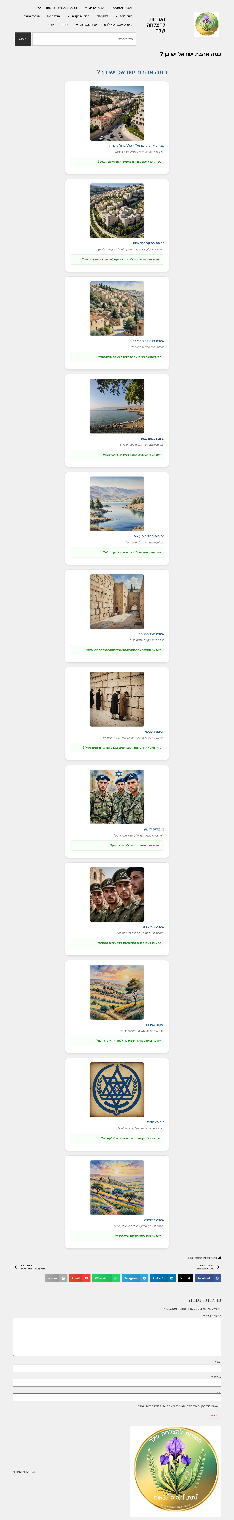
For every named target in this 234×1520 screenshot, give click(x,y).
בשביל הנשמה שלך (121, 8)
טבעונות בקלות (80, 16)
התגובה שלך (212, 1315)
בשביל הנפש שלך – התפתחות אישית (56, 8)
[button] (208, 1278)
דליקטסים (102, 16)
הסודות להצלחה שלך (156, 24)
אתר (218, 1391)
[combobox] (84, 39)
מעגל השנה (53, 16)
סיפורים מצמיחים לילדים (118, 24)
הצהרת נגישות (32, 16)
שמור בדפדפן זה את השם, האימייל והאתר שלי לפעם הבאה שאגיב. (177, 1406)
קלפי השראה (96, 8)
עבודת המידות (88, 24)
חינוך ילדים (126, 16)
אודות (65, 24)
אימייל (216, 1377)
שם (218, 1362)
